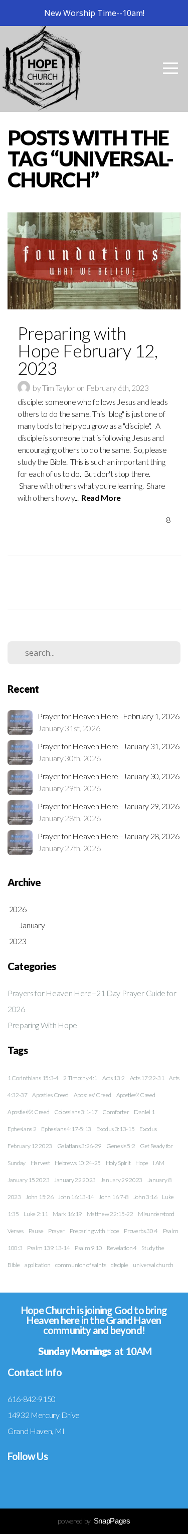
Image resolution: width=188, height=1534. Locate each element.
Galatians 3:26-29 (79, 1146)
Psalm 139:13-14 (48, 1248)
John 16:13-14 (76, 1197)
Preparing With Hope (42, 1025)
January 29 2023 (121, 1180)
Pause (36, 1231)
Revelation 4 (121, 1248)
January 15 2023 (28, 1180)
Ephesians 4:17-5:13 (66, 1129)
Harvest (40, 1163)
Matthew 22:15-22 (110, 1214)
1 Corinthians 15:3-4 (33, 1078)
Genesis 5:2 (120, 1146)
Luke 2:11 (36, 1214)
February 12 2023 (30, 1146)
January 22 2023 (75, 1180)
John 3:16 (145, 1197)
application (37, 1265)
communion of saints (80, 1265)
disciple (119, 1265)
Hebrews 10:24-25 (78, 1163)
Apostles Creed (50, 1095)
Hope (141, 1163)
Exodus (148, 1129)
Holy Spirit (118, 1163)
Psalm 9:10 (88, 1248)
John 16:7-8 (113, 1197)
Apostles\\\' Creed (28, 1112)
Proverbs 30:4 (141, 1231)
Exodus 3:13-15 (115, 1129)
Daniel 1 (144, 1112)
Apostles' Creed (92, 1095)
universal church (153, 1265)
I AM (158, 1163)
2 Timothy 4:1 (80, 1078)
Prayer (56, 1231)
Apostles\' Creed (135, 1095)
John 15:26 (39, 1197)
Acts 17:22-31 (147, 1078)
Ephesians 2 (22, 1129)
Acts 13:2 (113, 1078)
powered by (94, 1521)
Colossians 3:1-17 (76, 1112)
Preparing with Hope (94, 1231)
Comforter (115, 1112)
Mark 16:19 (67, 1214)
